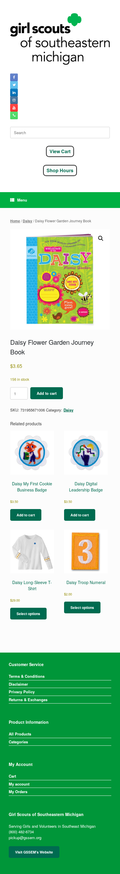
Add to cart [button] (26, 515)
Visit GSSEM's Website (34, 852)
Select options (28, 613)
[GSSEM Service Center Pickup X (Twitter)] (14, 85)
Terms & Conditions (27, 676)
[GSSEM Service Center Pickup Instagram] (14, 100)
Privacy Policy (22, 691)
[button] (101, 238)
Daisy (27, 220)
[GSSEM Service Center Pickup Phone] (14, 115)
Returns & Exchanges (28, 699)
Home (15, 220)
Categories (18, 742)
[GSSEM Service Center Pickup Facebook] (14, 77)
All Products (20, 734)
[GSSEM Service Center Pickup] (60, 39)
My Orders (18, 791)
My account (19, 784)
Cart (12, 776)
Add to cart (47, 393)
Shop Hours (60, 170)
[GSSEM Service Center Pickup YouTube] (14, 108)
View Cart (60, 151)
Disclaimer (18, 684)
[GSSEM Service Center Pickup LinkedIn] (14, 92)
